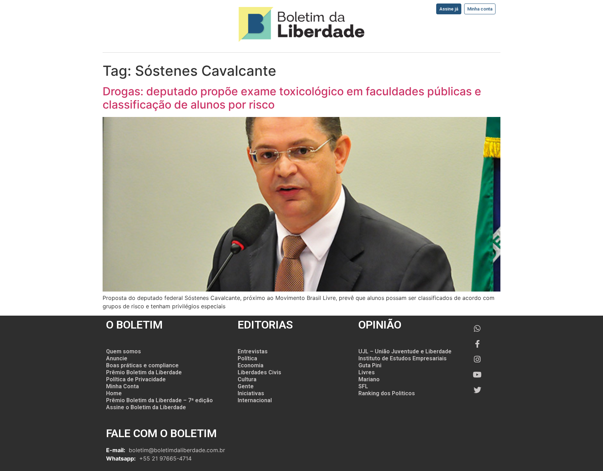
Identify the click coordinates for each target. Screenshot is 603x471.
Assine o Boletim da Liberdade (146, 407)
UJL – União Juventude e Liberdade (405, 351)
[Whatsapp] (477, 328)
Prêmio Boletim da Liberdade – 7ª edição (159, 400)
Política (247, 358)
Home (114, 393)
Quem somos (123, 351)
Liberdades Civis (259, 372)
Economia (250, 365)
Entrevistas (253, 351)
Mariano (369, 379)
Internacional (255, 400)
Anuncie (116, 358)
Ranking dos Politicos (386, 393)
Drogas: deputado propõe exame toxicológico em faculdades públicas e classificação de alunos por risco (292, 97)
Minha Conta (122, 386)
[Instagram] (477, 359)
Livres (366, 372)
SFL (363, 386)
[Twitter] (477, 390)
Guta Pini (369, 365)
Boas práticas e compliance (142, 365)
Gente (246, 386)
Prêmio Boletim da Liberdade (144, 372)
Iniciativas (251, 393)
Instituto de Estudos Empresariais (402, 358)
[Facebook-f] (477, 344)
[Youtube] (477, 374)
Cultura (247, 379)
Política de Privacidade (136, 379)
